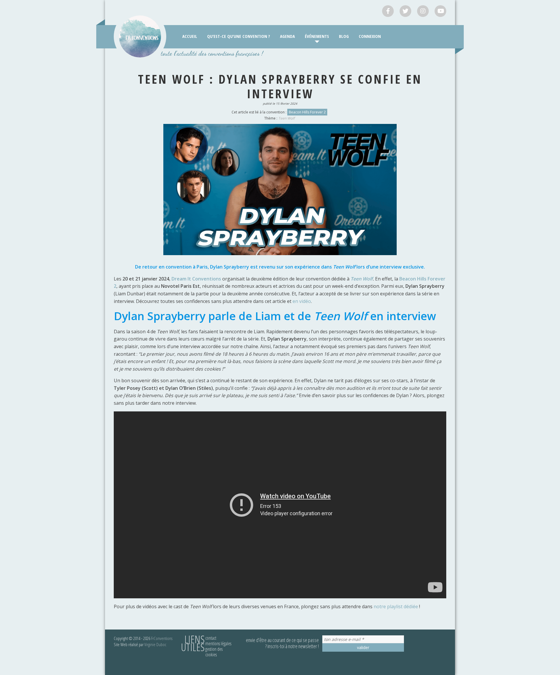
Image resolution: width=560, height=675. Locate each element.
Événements (317, 36)
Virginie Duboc (155, 644)
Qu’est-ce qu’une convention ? (238, 36)
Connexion (370, 36)
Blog (344, 36)
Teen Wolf (286, 118)
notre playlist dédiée (396, 606)
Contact (210, 638)
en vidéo (302, 301)
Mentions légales (218, 643)
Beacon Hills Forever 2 (307, 112)
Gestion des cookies (214, 652)
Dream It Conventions (196, 279)
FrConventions (161, 638)
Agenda (287, 36)
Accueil (189, 36)
